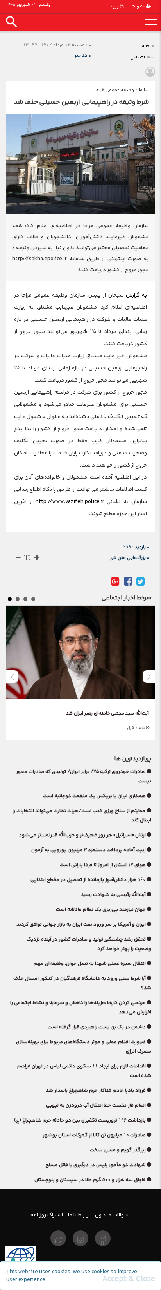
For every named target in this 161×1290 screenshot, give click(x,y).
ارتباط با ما (79, 1214)
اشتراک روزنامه (46, 1214)
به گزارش (135, 295)
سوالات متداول (112, 1214)
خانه (146, 46)
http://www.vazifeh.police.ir (70, 501)
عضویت (138, 6)
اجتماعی (137, 57)
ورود (115, 6)
